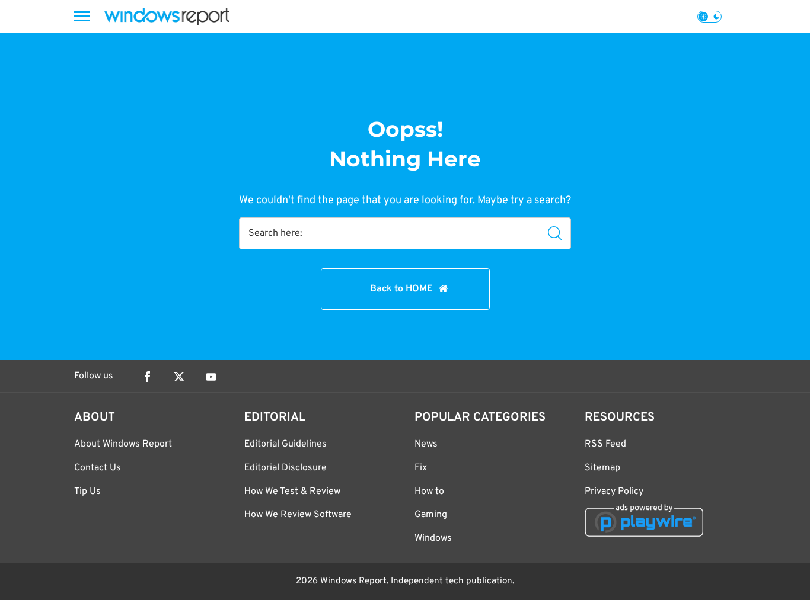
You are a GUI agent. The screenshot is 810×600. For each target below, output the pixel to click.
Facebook (147, 376)
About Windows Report (123, 444)
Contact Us (97, 468)
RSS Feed (605, 444)
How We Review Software (298, 515)
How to (429, 492)
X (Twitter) (179, 376)
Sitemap (602, 468)
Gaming (430, 515)
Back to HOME (401, 289)
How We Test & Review (292, 492)
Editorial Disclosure (285, 468)
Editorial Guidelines (285, 444)
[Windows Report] (166, 16)
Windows (433, 538)
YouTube (211, 376)
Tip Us (87, 492)
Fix (420, 468)
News (426, 444)
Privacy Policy (614, 492)
